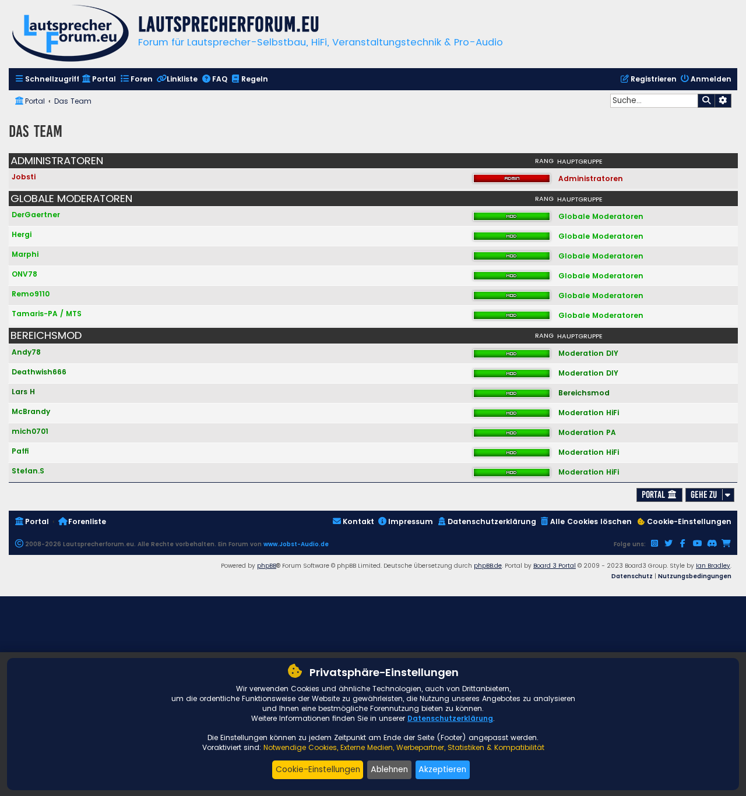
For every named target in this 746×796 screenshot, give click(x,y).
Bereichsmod (46, 335)
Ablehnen (389, 769)
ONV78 (24, 274)
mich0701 (30, 431)
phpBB (266, 565)
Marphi (25, 254)
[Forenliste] (70, 34)
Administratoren (56, 161)
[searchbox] (654, 101)
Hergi (21, 234)
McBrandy (31, 411)
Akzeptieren (442, 769)
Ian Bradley (713, 565)
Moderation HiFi (588, 413)
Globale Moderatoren (71, 198)
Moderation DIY (588, 353)
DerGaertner (36, 215)
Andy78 (26, 352)
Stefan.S (28, 471)
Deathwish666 (39, 372)
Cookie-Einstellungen (318, 769)
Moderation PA (587, 432)
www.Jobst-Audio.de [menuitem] (296, 544)
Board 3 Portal (554, 565)
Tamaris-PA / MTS (47, 314)
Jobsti (24, 177)
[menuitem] (47, 79)
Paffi (20, 451)
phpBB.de (488, 565)
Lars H (23, 392)
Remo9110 (31, 294)
